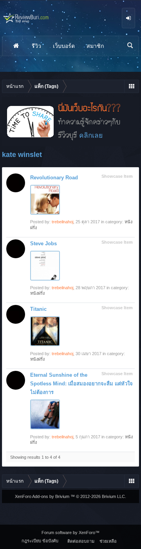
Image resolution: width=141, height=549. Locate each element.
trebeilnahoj (62, 221)
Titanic (38, 309)
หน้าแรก (16, 46)
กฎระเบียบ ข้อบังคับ (40, 540)
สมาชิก (95, 46)
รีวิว (36, 46)
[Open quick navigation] (131, 86)
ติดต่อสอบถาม (80, 541)
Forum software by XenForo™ (70, 532)
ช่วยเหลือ (108, 541)
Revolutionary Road (54, 178)
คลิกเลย (91, 135)
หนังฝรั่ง (37, 293)
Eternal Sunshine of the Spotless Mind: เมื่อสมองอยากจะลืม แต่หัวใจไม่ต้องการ (81, 383)
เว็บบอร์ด (64, 46)
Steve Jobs (43, 243)
